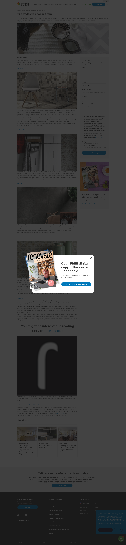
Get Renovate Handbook (76, 284)
